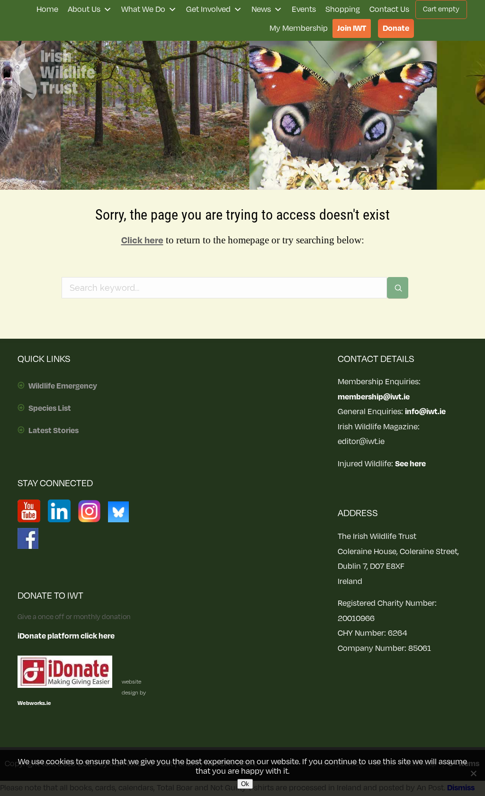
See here (410, 464)
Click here (142, 240)
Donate (396, 28)
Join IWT (351, 28)
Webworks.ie (34, 703)
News (261, 9)
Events (304, 9)
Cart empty (441, 9)
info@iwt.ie (425, 411)
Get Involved (208, 9)
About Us (84, 9)
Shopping (342, 9)
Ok (245, 783)
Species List (49, 408)
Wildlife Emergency (62, 386)
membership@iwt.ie (374, 397)
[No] (473, 773)
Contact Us (389, 9)
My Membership (298, 28)
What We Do (143, 9)
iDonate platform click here (66, 636)
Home (47, 9)
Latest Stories (53, 430)
